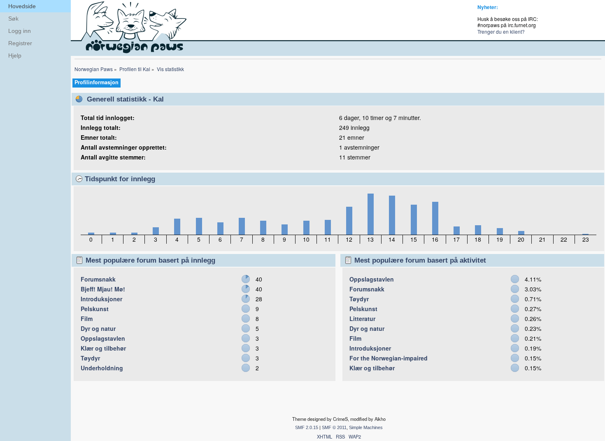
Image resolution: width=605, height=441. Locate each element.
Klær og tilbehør (103, 348)
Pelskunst (95, 309)
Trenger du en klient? (501, 31)
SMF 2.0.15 (306, 427)
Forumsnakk (98, 279)
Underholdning (102, 368)
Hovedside (22, 6)
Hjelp (14, 55)
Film (87, 318)
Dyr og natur (98, 328)
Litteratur (362, 318)
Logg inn (19, 31)
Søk (13, 18)
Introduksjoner (101, 299)
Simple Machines (366, 427)
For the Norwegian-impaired (388, 358)
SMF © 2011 (334, 427)
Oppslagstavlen (103, 338)
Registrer (20, 43)
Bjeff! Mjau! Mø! (103, 289)
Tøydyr (90, 358)
